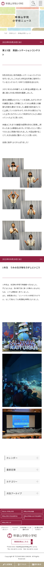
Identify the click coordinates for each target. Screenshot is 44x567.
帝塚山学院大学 (6, 522)
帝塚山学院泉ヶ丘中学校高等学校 (33, 517)
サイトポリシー (15, 528)
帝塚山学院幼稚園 (29, 511)
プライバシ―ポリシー (5, 528)
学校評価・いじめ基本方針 (25, 528)
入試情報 (8, 564)
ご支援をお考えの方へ (38, 528)
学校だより (12, 33)
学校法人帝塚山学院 (8, 511)
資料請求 (37, 564)
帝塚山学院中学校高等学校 (10, 516)
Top (5, 33)
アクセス (23, 564)
